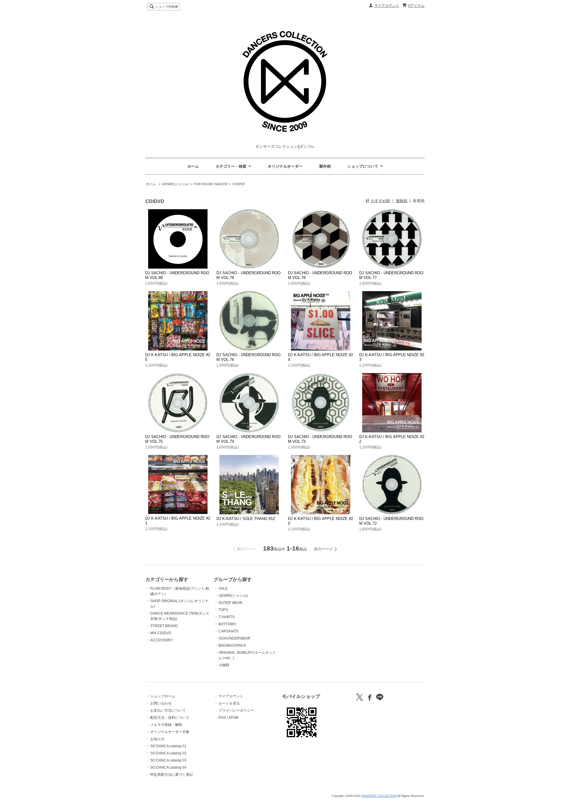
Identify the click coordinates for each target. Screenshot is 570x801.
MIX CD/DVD (160, 633)
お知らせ (157, 739)
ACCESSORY (161, 640)
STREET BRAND (164, 626)
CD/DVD (238, 184)
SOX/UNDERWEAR (234, 638)
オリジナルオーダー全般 (169, 732)
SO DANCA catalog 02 (168, 753)
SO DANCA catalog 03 (168, 760)
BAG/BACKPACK (232, 645)
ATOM (233, 718)
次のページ (323, 549)
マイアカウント (386, 6)
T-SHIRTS (226, 617)
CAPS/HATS (228, 631)
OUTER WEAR (230, 603)
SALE (223, 588)
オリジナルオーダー (285, 166)
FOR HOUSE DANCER (211, 184)
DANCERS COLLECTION (379, 795)
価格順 (401, 201)
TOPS (223, 610)
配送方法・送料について (169, 718)
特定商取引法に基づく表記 (171, 775)
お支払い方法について (168, 710)
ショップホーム (162, 696)
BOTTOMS (227, 624)
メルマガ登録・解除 (166, 725)
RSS (222, 718)
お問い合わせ (161, 703)
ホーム (193, 166)
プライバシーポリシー (236, 710)
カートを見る (229, 703)
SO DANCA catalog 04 (168, 767)
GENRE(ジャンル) (175, 184)
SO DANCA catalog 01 (168, 746)
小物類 (223, 665)
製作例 (325, 166)
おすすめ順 (380, 201)
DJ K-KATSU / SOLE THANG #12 (245, 518)
